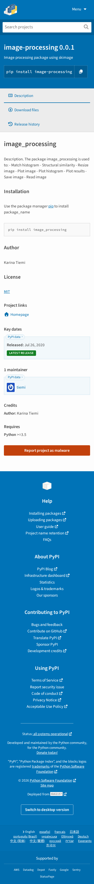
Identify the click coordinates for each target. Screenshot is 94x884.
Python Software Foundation (51, 780)
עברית (70, 841)
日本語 (74, 832)
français (60, 832)
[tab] (47, 96)
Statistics (47, 582)
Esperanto (85, 841)
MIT (7, 291)
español (44, 832)
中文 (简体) (17, 841)
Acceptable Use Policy (45, 706)
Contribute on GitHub (44, 631)
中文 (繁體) (37, 841)
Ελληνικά (67, 836)
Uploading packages (45, 520)
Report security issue (47, 687)
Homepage (19, 314)
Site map (47, 785)
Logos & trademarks (47, 589)
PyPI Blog (45, 569)
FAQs (47, 539)
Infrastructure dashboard (45, 575)
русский (55, 841)
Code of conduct (45, 693)
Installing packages (45, 513)
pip (51, 206)
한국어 (51, 845)
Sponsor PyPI (47, 644)
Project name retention (45, 533)
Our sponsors (47, 595)
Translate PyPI (45, 638)
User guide (45, 526)
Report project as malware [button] (47, 450)
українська (49, 836)
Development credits (45, 651)
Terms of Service (44, 680)
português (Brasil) (25, 836)
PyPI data (14, 337)
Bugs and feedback (47, 624)
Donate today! (47, 752)
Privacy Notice (45, 700)
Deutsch (83, 836)
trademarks (41, 766)
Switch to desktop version (47, 810)
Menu (76, 9)
